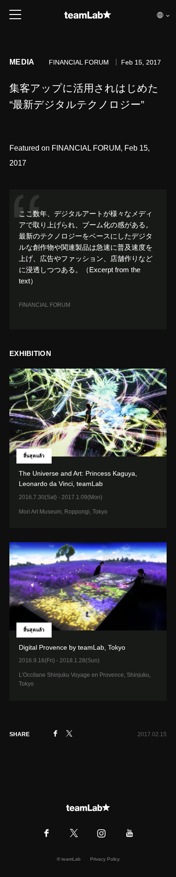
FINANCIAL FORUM (44, 305)
